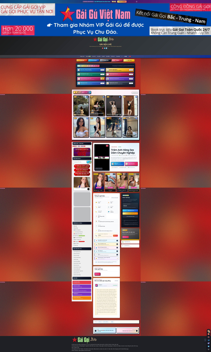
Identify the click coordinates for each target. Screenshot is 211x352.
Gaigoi (112, 321)
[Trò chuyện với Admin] (208, 337)
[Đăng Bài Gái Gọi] (82, 173)
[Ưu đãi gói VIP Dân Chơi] (82, 152)
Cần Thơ (112, 56)
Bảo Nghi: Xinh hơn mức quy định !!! (97, 114)
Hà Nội (103, 56)
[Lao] (82, 146)
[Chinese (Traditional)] (74, 146)
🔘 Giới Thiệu (76, 243)
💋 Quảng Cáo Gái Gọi (78, 233)
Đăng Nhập (76, 228)
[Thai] (83, 146)
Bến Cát (100, 321)
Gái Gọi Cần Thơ (77, 272)
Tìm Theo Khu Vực (77, 251)
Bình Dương (105, 321)
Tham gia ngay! (122, 1)
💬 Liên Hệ (76, 245)
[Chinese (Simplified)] (73, 146)
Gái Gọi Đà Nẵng (77, 261)
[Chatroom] (208, 334)
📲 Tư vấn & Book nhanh (130, 210)
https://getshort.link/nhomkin (85, 350)
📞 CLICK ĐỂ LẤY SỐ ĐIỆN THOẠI (130, 213)
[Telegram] (104, 48)
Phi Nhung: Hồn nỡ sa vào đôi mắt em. (80, 135)
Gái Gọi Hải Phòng (77, 257)
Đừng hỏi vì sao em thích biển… (113, 114)
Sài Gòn (98, 56)
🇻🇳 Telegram (79, 241)
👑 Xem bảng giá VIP (115, 167)
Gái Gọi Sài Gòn (77, 253)
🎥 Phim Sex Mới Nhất (78, 237)
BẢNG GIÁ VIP (115, 235)
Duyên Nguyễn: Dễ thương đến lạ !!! (129, 135)
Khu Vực (94, 56)
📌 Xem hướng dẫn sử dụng (130, 216)
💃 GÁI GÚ (117, 60)
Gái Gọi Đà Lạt (76, 265)
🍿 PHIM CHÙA (105, 60)
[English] (76, 146)
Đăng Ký (75, 226)
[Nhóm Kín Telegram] (106, 48)
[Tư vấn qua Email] (208, 343)
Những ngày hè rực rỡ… (78, 114)
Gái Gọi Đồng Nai (77, 269)
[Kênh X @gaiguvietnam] (208, 349)
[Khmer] (79, 146)
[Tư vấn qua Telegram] (208, 340)
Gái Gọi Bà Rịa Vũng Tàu (78, 270)
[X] (108, 48)
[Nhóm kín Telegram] (208, 346)
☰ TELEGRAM (94, 60)
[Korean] (80, 146)
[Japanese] (77, 146)
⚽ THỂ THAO (129, 60)
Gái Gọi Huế (76, 259)
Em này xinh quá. (94, 135)
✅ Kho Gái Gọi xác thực (131, 167)
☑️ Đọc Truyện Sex (77, 239)
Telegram (118, 56)
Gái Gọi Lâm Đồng (77, 274)
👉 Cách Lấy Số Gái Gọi (78, 231)
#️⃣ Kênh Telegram (77, 229)
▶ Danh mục (79, 235)
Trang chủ (82, 56)
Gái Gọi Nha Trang (77, 263)
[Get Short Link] (102, 48)
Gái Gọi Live (105, 44)
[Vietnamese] (84, 146)
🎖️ (129, 56)
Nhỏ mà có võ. (126, 114)
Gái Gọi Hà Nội (76, 255)
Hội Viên (88, 56)
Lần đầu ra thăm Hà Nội (111, 135)
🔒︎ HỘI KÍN (82, 60)
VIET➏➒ (125, 56)
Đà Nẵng (108, 56)
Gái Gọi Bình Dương (77, 267)
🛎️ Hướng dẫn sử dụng (123, 167)
